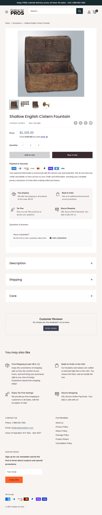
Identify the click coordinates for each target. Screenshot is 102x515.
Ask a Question (59, 238)
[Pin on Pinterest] (80, 123)
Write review (51, 328)
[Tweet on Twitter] (86, 123)
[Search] (79, 11)
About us (59, 423)
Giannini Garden (17, 123)
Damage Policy (62, 435)
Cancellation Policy (64, 443)
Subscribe (14, 480)
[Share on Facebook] (75, 123)
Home (7, 23)
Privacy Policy (62, 427)
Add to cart (29, 155)
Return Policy (61, 431)
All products (17, 23)
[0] (94, 12)
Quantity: (13, 145)
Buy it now (72, 155)
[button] (94, 12)
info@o (14, 428)
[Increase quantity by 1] (39, 145)
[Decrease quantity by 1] (22, 145)
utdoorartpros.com (25, 428)
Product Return (62, 439)
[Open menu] (6, 12)
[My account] (89, 12)
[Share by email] (91, 123)
